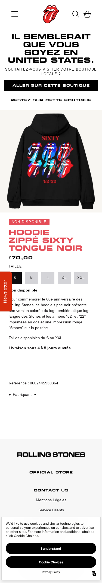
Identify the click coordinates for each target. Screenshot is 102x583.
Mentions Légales (51, 500)
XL (64, 278)
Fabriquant (24, 394)
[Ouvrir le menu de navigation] (15, 14)
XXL (81, 278)
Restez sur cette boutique (51, 100)
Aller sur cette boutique (51, 85)
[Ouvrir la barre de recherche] (75, 14)
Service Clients (51, 510)
